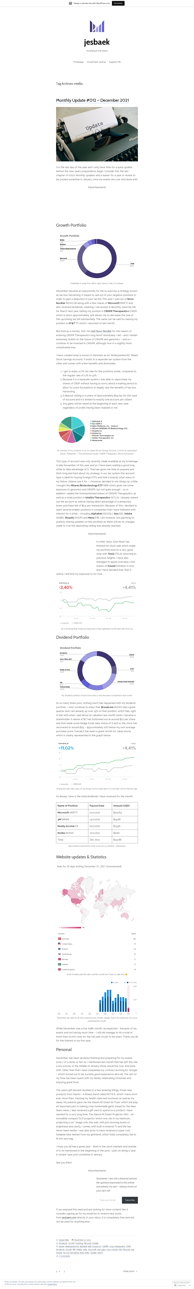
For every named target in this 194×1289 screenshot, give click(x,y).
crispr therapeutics (117, 1246)
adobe (61, 1246)
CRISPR (105, 1246)
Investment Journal (96, 62)
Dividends (63, 1243)
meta (85, 1250)
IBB (74, 1250)
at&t (89, 1246)
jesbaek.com (69, 1217)
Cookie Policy (52, 1284)
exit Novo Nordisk (101, 331)
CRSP (128, 1246)
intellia (79, 1250)
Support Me (115, 62)
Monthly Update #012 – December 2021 (92, 100)
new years (101, 1250)
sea (132, 1250)
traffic (87, 1253)
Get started (118, 3)
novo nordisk (112, 1250)
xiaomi (100, 1253)
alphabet (83, 1246)
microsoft (92, 1250)
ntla (120, 1250)
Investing (79, 1243)
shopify (59, 1253)
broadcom (96, 1246)
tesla (82, 1253)
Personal (87, 1243)
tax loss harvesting (71, 1253)
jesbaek (97, 42)
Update (95, 1243)
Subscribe (130, 1200)
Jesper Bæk (64, 1240)
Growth (71, 1243)
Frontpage (78, 62)
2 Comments (64, 1256)
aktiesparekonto (72, 1246)
